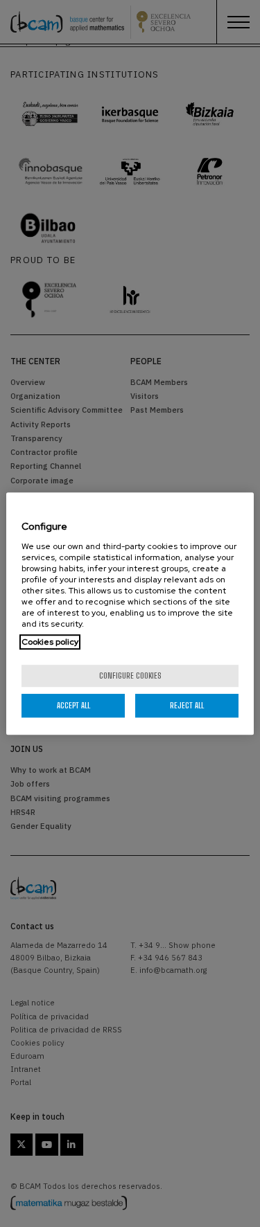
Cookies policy (49, 641)
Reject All (187, 705)
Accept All (73, 705)
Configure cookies (130, 675)
